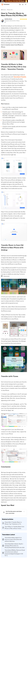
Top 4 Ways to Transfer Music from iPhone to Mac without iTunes (14, 527)
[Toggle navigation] (25, 4)
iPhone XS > (10, 9)
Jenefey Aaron (8, 19)
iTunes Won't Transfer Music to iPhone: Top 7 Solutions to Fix (13, 523)
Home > (5, 9)
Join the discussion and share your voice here (14, 512)
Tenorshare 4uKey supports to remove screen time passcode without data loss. (13, 539)
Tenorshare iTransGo (19, 77)
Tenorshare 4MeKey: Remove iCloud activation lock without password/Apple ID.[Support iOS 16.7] (15, 552)
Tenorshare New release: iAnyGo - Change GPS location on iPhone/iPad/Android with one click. (15, 545)
